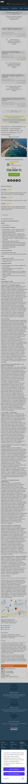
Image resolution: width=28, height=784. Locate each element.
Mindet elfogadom (14, 769)
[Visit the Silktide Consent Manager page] (23, 778)
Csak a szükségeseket (14, 774)
